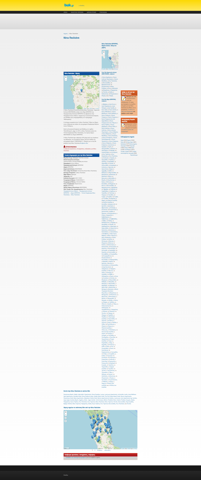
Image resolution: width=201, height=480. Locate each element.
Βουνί (103, 185)
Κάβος (104, 220)
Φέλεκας (104, 374)
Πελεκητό (112, 311)
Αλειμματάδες (105, 148)
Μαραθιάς (104, 285)
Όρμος (129, 140)
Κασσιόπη (104, 230)
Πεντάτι (105, 92)
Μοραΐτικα (106, 90)
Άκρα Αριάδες (129, 402)
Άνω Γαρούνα (106, 154)
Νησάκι (111, 300)
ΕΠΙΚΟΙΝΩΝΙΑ (103, 12)
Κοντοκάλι (104, 250)
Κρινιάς (110, 263)
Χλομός (104, 95)
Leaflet (85, 108)
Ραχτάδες (104, 344)
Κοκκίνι (104, 244)
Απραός (112, 158)
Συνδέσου (130, 109)
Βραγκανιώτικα (106, 84)
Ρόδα (103, 346)
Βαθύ (110, 171)
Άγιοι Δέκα (104, 110)
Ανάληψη (111, 150)
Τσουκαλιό (104, 372)
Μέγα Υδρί (104, 287)
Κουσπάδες (105, 259)
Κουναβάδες (105, 254)
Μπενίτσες (104, 296)
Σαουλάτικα (105, 350)
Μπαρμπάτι (105, 294)
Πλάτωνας (104, 330)
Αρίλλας (111, 159)
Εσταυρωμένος (112, 213)
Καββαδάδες (113, 219)
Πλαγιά (104, 326)
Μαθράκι (104, 281)
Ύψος (110, 372)
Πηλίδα (114, 322)
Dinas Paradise (96, 394)
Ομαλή (109, 304)
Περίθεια (104, 317)
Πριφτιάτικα (105, 339)
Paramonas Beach (68, 394)
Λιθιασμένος (105, 276)
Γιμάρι (103, 196)
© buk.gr (97, 108)
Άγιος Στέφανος (113, 141)
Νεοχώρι (104, 300)
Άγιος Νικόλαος (113, 135)
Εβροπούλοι (105, 208)
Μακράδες (111, 281)
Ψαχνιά (104, 383)
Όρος (122, 142)
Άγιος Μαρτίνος (107, 134)
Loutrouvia (117, 398)
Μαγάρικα (104, 280)
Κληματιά (104, 243)
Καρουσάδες (105, 228)
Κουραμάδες (113, 254)
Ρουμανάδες (105, 348)
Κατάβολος (106, 233)
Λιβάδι (111, 274)
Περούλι (104, 320)
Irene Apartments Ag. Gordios (129, 398)
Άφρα (111, 169)
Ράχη (110, 343)
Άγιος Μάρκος (114, 132)
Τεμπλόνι (111, 365)
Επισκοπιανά (105, 86)
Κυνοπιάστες (105, 265)
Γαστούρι (111, 193)
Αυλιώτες (104, 167)
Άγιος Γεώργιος (106, 115)
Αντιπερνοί (114, 152)
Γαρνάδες (104, 193)
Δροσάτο (104, 206)
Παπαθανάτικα (106, 309)
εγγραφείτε (83, 457)
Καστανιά (111, 230)
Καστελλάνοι (105, 232)
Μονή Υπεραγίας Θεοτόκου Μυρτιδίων (110, 291)
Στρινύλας (104, 361)
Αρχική (65, 33)
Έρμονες (104, 213)
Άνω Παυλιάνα (113, 81)
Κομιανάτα (113, 246)
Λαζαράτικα (105, 269)
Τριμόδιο (110, 368)
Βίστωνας (109, 182)
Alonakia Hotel (77, 396)
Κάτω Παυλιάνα (75, 195)
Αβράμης (105, 104)
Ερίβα (111, 211)
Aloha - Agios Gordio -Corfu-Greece (93, 400)
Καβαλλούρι (105, 219)
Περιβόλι (110, 315)
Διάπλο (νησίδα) (107, 202)
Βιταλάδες (104, 184)
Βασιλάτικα (105, 174)
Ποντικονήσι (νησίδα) (107, 331)
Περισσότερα (133, 155)
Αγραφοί (104, 146)
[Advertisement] (100, 21)
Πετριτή (104, 322)
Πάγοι (115, 304)
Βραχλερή (114, 187)
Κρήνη (111, 261)
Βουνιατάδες (106, 83)
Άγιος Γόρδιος (105, 124)
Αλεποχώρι (105, 150)
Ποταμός (104, 335)
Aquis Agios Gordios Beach (71, 400)
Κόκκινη (110, 243)
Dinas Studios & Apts (87, 396)
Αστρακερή (113, 165)
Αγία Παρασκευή (106, 106)
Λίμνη (111, 276)
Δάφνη (103, 200)
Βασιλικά (112, 174)
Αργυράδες (105, 159)
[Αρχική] (69, 5)
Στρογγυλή (112, 361)
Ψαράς (111, 95)
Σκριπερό (109, 355)
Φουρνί (110, 374)
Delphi (75, 394)
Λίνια (109, 88)
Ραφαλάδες (105, 343)
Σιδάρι (105, 354)
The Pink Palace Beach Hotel (112, 396)
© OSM (90, 108)
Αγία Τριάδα (111, 108)
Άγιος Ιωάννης (106, 128)
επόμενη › (100, 450)
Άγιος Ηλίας (112, 126)
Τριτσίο (104, 370)
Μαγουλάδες (112, 280)
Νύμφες (105, 302)
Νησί (132, 147)
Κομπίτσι (104, 248)
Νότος (116, 300)
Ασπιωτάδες (105, 165)
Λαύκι (103, 272)
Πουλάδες (111, 335)
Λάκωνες (110, 270)
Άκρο (122, 140)
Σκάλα (111, 92)
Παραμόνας (114, 90)
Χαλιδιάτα (104, 376)
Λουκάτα (105, 278)
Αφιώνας (110, 167)
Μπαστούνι (113, 294)
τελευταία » (107, 450)
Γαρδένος (112, 191)
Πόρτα (103, 333)
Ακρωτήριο (130, 142)
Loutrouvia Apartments (111, 394)
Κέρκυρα (111, 241)
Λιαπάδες (104, 274)
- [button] (65, 80)
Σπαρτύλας (105, 359)
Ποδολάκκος (112, 330)
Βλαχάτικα (112, 184)
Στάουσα (111, 359)
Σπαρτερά (112, 357)
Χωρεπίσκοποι (113, 379)
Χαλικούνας (105, 94)
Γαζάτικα (113, 189)
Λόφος (126, 147)
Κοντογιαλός (111, 248)
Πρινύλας (112, 337)
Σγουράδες (114, 352)
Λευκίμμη (109, 272)
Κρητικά (104, 263)
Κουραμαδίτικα (107, 256)
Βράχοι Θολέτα (68, 403)
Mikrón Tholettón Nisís (110, 400)
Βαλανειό (104, 172)
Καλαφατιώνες (106, 222)
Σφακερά (112, 363)
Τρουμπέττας (111, 370)
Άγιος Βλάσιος (113, 113)
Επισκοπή (104, 209)
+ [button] (65, 77)
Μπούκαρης (112, 296)
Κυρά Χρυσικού (107, 267)
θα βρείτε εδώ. (84, 143)
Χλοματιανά (113, 94)
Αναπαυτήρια (105, 152)
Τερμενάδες (105, 367)
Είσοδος (82, 5)
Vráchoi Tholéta (121, 400)
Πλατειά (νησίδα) (106, 328)
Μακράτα (104, 283)
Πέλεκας (105, 311)
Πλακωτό (110, 326)
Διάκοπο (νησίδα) (112, 200)
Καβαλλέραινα (105, 217)
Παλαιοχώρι (105, 307)
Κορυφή (132, 146)
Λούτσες (112, 278)
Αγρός (109, 146)
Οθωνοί (104, 304)
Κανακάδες (105, 224)
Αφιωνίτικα (105, 169)
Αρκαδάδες (111, 161)
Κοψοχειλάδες (114, 259)
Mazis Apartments (78, 398)
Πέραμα (110, 313)
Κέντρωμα (104, 241)
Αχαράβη (104, 171)
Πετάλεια (110, 320)
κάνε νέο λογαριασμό (127, 111)
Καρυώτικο (114, 228)
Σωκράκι (104, 365)
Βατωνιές (104, 178)
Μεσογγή (114, 88)
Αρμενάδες (105, 163)
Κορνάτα (104, 252)
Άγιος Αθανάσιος (106, 111)
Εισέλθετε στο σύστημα (72, 457)
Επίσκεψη (112, 208)
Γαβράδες (105, 189)
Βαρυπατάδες (112, 172)
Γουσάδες (105, 198)
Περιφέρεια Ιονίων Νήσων (71, 191)
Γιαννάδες (110, 195)
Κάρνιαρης (113, 226)
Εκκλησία (123, 144)
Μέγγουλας (112, 287)
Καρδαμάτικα (105, 226)
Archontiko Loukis (123, 394)
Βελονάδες (112, 178)
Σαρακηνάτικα (105, 352)
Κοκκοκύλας (105, 246)
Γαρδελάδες (105, 191)
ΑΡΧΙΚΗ (65, 12)
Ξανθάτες (111, 302)
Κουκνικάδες (111, 252)
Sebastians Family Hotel (90, 398)
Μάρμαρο (112, 285)
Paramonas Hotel (68, 398)
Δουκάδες (104, 204)
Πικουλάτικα (110, 324)
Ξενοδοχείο (128, 149)
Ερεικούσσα (105, 211)
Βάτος (110, 176)
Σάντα (111, 348)
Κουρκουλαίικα (106, 257)
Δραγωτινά (112, 204)
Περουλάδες (111, 319)
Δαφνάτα (113, 198)
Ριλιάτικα (111, 344)
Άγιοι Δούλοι (113, 110)
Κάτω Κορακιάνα (106, 237)
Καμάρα (113, 222)
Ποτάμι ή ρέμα (125, 151)
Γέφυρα (104, 195)
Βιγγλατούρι (111, 180)
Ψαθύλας (105, 381)
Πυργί (110, 341)
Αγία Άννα (112, 104)
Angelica (81, 400)
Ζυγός (103, 215)
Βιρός (103, 182)
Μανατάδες (112, 283)
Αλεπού (113, 148)
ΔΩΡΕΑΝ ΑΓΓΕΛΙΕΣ (91, 12)
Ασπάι (111, 163)
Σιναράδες (112, 354)
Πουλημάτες (105, 337)
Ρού (112, 346)
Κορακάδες (112, 250)
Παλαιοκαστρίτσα (106, 306)
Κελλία (110, 239)
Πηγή (109, 322)
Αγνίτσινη (111, 145)
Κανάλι (112, 224)
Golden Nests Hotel (99, 396)
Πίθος (103, 324)
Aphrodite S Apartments (84, 394)
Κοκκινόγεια (111, 244)
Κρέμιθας (105, 261)
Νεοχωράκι (111, 298)
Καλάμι (110, 220)
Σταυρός (128, 400)
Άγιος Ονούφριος (107, 137)
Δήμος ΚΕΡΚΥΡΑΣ (75, 193)
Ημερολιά (109, 215)
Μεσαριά (104, 289)
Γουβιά (116, 196)
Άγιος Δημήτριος (107, 77)
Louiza (102, 394)
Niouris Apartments (126, 396)
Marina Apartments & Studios (106, 398)
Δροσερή (110, 206)
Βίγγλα (103, 180)
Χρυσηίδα (104, 379)
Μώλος (104, 298)
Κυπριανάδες (114, 265)
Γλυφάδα (109, 196)
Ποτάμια (109, 333)
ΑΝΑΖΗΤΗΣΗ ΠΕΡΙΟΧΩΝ (77, 12)
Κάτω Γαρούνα (112, 235)
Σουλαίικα (104, 357)
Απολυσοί (106, 158)
